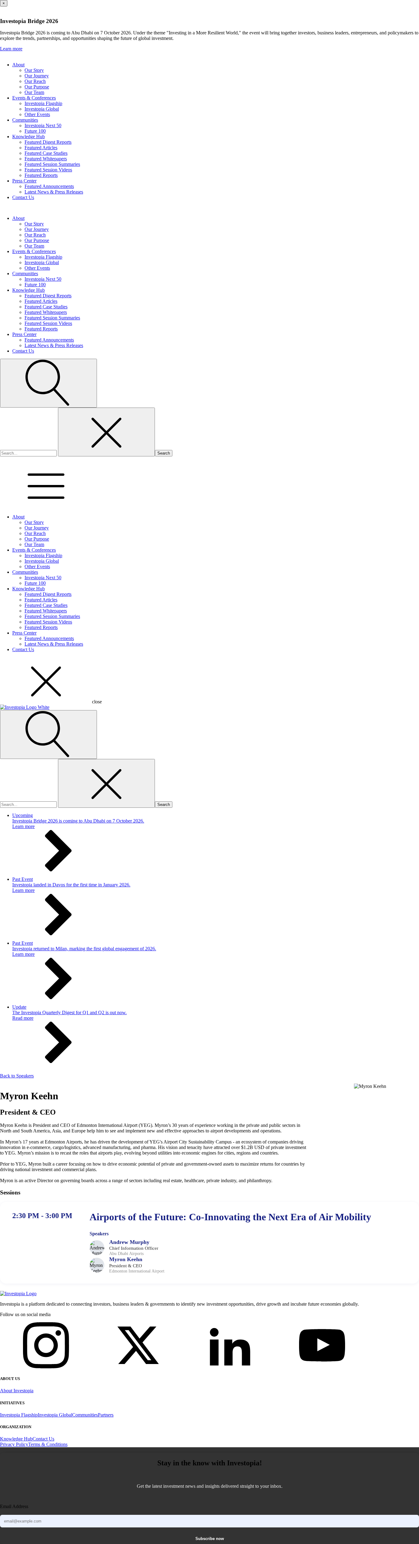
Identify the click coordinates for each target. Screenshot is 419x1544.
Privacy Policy (14, 1444)
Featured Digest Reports (48, 142)
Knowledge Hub (28, 136)
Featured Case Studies (46, 153)
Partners (105, 1414)
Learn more (11, 48)
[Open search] (48, 383)
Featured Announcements (49, 186)
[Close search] (106, 432)
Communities (25, 120)
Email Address (14, 1506)
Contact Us (23, 197)
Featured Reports (41, 175)
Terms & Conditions (47, 1444)
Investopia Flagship (43, 103)
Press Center (24, 180)
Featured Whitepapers (46, 158)
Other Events (37, 114)
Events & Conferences (34, 97)
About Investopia (16, 1390)
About (18, 64)
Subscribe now (209, 1538)
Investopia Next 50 (43, 125)
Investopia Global (42, 108)
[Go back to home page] (18, 1293)
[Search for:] (29, 452)
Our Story (34, 70)
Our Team (34, 92)
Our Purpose (37, 86)
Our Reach (35, 81)
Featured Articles (41, 147)
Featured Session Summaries (52, 164)
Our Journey (37, 75)
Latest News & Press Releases (54, 191)
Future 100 (35, 131)
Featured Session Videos (48, 169)
